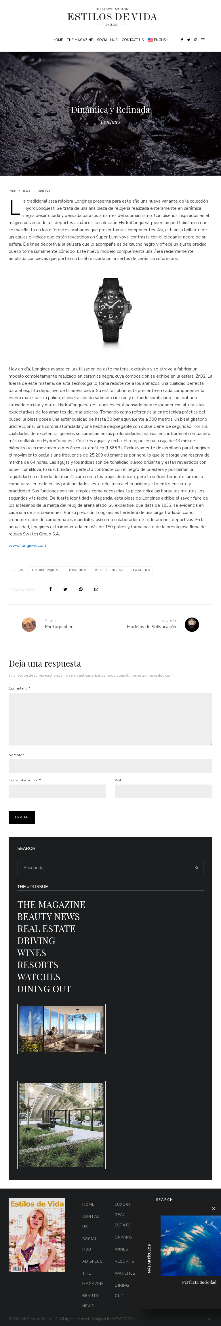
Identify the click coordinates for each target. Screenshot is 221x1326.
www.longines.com (27, 545)
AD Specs (92, 1261)
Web (118, 780)
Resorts (37, 964)
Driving (36, 940)
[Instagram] (195, 39)
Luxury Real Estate (123, 1215)
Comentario (19, 688)
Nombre (16, 755)
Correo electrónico (25, 780)
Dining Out (44, 988)
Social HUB (107, 40)
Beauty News (48, 916)
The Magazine (80, 40)
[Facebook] (182, 39)
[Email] (96, 589)
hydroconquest (46, 570)
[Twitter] (188, 39)
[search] (196, 868)
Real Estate (46, 928)
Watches (38, 976)
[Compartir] (50, 589)
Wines (31, 952)
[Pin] (81, 589)
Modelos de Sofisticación (151, 624)
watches (142, 570)
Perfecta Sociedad (199, 1282)
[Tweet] (65, 589)
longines (78, 570)
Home (58, 40)
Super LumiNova (110, 570)
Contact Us (133, 40)
